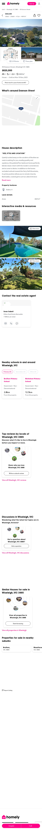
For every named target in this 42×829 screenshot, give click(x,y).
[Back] (2, 15)
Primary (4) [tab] (7, 372)
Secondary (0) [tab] (20, 372)
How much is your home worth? (15, 82)
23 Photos (15, 61)
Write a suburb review (16, 473)
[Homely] (21, 817)
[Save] (38, 15)
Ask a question (16, 546)
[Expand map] (36, 98)
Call (30, 826)
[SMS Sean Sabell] (17, 323)
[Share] (34, 15)
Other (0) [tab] (33, 372)
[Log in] (39, 3)
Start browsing (18, 623)
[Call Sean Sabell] (11, 323)
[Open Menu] (3, 3)
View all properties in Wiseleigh (14, 630)
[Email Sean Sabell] (6, 323)
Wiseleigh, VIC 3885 (12, 9)
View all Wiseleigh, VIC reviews (14, 480)
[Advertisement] (21, 136)
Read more (6, 180)
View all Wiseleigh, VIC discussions (15, 553)
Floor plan (29, 61)
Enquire (11, 826)
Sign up (31, 4)
